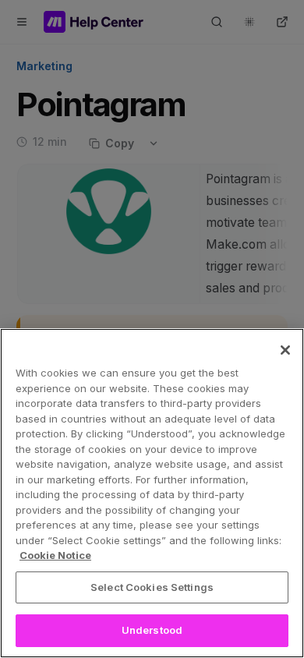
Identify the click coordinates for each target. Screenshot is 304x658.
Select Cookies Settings (152, 587)
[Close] (285, 350)
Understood (152, 630)
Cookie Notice (55, 555)
